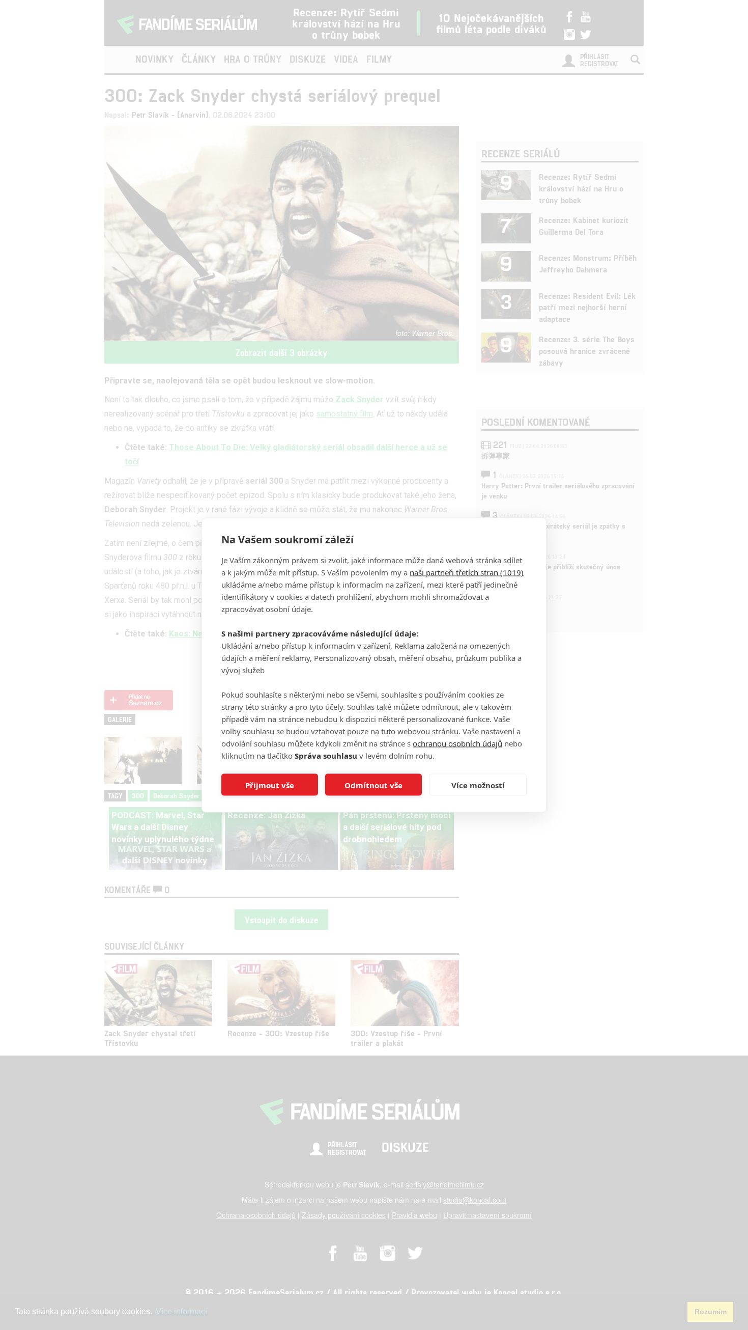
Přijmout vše (269, 785)
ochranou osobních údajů (457, 743)
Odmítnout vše (373, 785)
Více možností (478, 785)
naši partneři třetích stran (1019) (467, 572)
